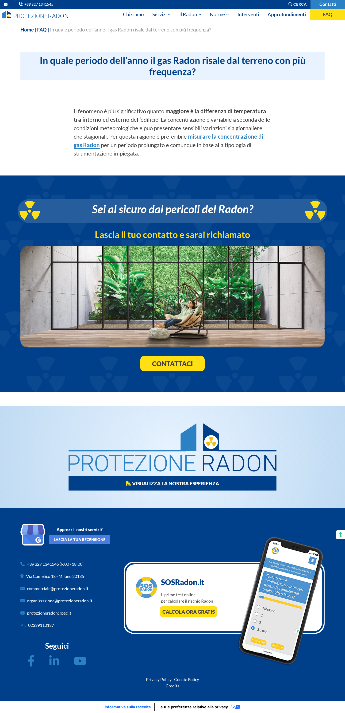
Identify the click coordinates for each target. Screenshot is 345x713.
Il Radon (188, 14)
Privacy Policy (159, 679)
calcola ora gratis (188, 612)
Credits (172, 685)
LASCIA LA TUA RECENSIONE (79, 539)
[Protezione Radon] (35, 14)
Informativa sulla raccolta (128, 707)
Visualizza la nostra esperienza (175, 483)
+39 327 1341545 (43, 564)
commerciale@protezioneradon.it (57, 588)
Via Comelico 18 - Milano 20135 (55, 576)
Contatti (327, 4)
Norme (217, 14)
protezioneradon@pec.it (49, 613)
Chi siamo (133, 14)
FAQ (328, 14)
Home (27, 29)
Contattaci (172, 364)
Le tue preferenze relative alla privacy (193, 707)
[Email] (6, 4)
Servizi (159, 14)
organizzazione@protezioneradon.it (59, 600)
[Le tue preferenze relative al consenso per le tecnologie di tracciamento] (340, 534)
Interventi (248, 14)
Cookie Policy (186, 679)
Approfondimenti (287, 14)
